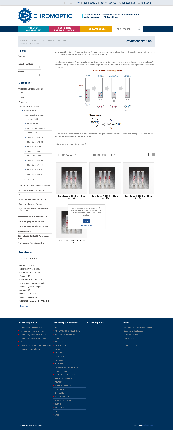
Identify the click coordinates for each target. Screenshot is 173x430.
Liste (153, 154)
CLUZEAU (59, 342)
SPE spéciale (29, 180)
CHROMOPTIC (60, 345)
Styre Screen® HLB (34, 169)
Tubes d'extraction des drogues (32, 190)
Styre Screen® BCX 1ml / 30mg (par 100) (71, 197)
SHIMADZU (59, 393)
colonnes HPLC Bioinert (31, 279)
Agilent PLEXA (33, 119)
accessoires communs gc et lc (32, 216)
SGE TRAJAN (60, 389)
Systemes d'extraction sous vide (32, 199)
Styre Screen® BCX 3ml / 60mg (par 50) (138, 197)
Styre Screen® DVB (35, 137)
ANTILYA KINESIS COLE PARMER (68, 331)
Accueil (23, 41)
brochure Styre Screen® (76, 144)
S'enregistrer (128, 3)
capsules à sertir (26, 262)
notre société (90, 3)
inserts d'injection (26, 287)
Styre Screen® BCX (35, 146)
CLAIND (58, 349)
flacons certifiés (38, 283)
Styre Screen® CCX (35, 156)
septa (38, 287)
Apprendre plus (86, 225)
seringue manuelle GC (28, 297)
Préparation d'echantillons (37, 41)
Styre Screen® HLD (35, 174)
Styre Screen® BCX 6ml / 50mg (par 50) (71, 241)
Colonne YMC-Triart (30, 272)
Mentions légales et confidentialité (138, 327)
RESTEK (58, 382)
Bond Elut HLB (33, 124)
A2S (56, 327)
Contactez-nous (108, 3)
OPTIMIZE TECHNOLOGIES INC (67, 367)
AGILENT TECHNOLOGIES (65, 335)
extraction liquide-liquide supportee (34, 186)
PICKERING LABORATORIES (66, 375)
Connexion (145, 3)
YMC (57, 415)
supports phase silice (33, 110)
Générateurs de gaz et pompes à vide (33, 237)
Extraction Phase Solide (57, 41)
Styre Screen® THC (35, 165)
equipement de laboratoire (31, 243)
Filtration (23, 102)
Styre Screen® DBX (35, 142)
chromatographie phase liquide (33, 226)
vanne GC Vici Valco (34, 301)
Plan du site (129, 342)
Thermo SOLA (32, 133)
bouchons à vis (28, 258)
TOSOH (58, 404)
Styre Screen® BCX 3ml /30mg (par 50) (105, 197)
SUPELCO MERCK (62, 397)
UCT (56, 411)
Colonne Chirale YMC (29, 269)
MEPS (21, 97)
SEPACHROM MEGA (63, 386)
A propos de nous (131, 335)
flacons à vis (24, 283)
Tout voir (24, 306)
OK (86, 221)
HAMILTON (59, 356)
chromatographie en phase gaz (33, 221)
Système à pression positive (30, 204)
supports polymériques (29, 43)
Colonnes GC (24, 276)
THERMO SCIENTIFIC (63, 400)
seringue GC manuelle (28, 294)
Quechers (23, 195)
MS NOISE (59, 364)
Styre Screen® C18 (34, 151)
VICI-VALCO (59, 408)
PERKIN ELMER (61, 371)
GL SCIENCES (60, 353)
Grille (149, 154)
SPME (21, 93)
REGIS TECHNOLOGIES (64, 378)
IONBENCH (59, 360)
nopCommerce (147, 425)
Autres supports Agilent (37, 128)
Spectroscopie (24, 231)
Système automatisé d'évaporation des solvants (33, 210)
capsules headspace (27, 265)
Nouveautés (129, 338)
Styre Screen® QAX (35, 160)
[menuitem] (33, 29)
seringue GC (24, 290)
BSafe (57, 338)
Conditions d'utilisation (133, 331)
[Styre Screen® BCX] (71, 178)
